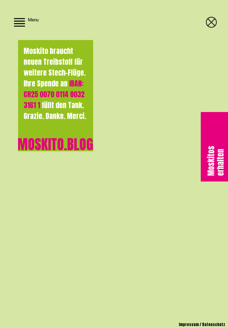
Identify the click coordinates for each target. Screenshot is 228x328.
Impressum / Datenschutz (202, 324)
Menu (33, 20)
